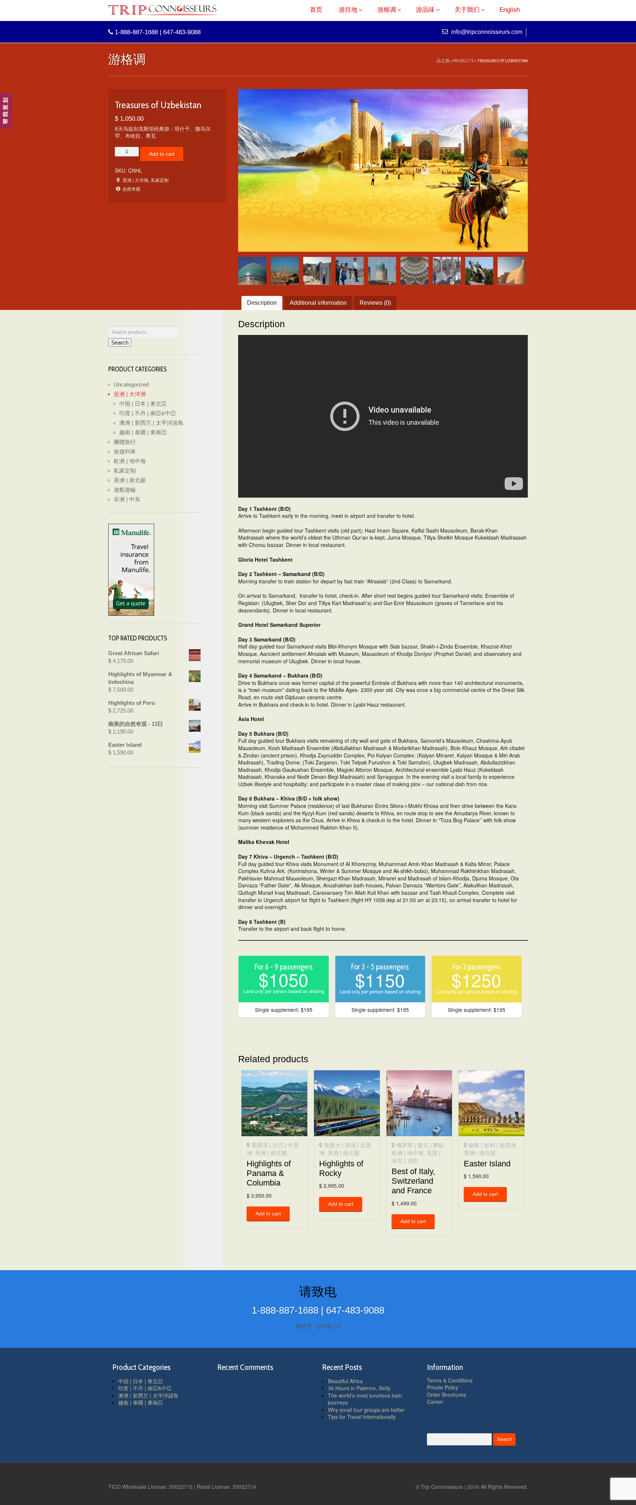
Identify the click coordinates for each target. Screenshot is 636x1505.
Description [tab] (262, 303)
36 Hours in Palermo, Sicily (359, 1388)
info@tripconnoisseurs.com (486, 32)
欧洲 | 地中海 (408, 1153)
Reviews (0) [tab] (375, 303)
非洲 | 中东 (127, 499)
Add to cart (161, 154)
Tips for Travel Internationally (362, 1416)
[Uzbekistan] (383, 170)
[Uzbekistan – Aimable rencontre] (350, 271)
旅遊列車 (125, 451)
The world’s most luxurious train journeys (365, 1399)
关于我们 (467, 9)
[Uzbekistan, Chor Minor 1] (382, 271)
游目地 (348, 9)
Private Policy (442, 1387)
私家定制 (160, 180)
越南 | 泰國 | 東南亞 (143, 432)
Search (119, 342)
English (509, 9)
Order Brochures (446, 1394)
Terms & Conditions (450, 1380)
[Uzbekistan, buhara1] (285, 271)
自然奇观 (131, 189)
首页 (316, 9)
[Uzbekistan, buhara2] (317, 271)
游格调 (386, 9)
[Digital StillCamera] (252, 271)
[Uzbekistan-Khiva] (512, 271)
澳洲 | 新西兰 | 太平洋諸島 (151, 423)
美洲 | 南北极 (271, 1153)
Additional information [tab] (318, 303)
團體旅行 (125, 442)
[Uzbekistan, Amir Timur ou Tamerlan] (479, 271)
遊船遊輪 (125, 490)
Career (435, 1401)
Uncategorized (131, 384)
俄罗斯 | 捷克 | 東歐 (420, 1145)
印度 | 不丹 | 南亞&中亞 (147, 413)
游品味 (425, 9)
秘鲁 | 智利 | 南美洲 (492, 1145)
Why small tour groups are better (366, 1409)
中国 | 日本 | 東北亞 (143, 403)
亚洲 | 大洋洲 (135, 180)
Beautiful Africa (345, 1381)
